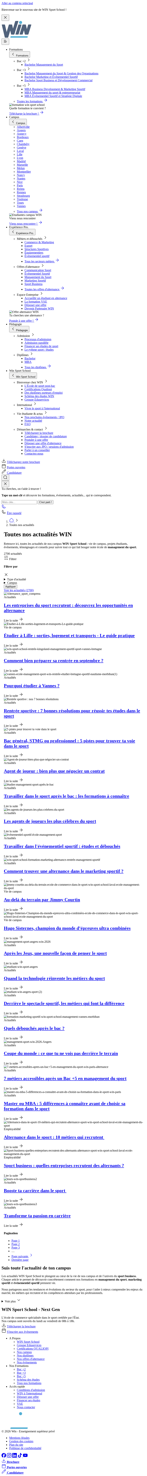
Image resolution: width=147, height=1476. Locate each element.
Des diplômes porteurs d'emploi (43, 392)
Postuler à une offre (36, 439)
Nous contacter (26, 1407)
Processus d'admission (37, 339)
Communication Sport (37, 270)
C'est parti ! (45, 502)
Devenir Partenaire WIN (39, 308)
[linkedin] (15, 1456)
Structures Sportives (36, 249)
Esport (28, 245)
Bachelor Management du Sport (43, 64)
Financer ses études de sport (41, 346)
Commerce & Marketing (39, 242)
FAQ (27, 424)
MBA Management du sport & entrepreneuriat (52, 92)
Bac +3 (21, 1372)
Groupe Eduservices (36, 399)
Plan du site (16, 1444)
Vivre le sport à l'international (42, 408)
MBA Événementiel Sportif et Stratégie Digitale (53, 96)
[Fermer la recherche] (5, 484)
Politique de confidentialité (25, 1448)
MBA (28, 361)
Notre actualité (33, 420)
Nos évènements (27, 1362)
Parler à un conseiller (37, 450)
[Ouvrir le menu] (5, 41)
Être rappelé (14, 513)
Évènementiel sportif (36, 256)
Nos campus (24, 1352)
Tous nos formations (29, 1383)
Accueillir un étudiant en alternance (45, 298)
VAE (20, 1403)
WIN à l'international (29, 1393)
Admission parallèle (36, 342)
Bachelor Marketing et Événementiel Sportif (51, 76)
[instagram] (9, 1456)
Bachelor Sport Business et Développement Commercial (58, 80)
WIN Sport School (28, 1341)
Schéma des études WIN (39, 396)
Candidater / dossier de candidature (45, 436)
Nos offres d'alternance (31, 1359)
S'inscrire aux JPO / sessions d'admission (49, 446)
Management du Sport (37, 277)
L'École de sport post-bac (39, 385)
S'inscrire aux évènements (22, 1331)
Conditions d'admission (31, 1390)
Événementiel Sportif (37, 273)
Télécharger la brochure (38, 433)
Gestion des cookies (21, 1441)
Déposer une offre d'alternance (42, 443)
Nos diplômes (25, 1355)
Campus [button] (12, 582)
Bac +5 (21, 1376)
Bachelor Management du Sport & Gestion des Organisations (61, 73)
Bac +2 (21, 1369)
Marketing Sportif (35, 280)
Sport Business (33, 284)
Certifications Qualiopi (38, 389)
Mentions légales (19, 1437)
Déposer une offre (35, 305)
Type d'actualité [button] (16, 579)
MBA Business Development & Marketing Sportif (54, 89)
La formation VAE (35, 301)
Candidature (14, 472)
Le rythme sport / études (39, 349)
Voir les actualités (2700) (19, 590)
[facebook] (4, 1456)
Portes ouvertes (16, 467)
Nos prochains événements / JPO (44, 417)
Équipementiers (33, 252)
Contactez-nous (33, 453)
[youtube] (25, 1456)
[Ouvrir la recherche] (5, 478)
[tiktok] (20, 1456)
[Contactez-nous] (4, 507)
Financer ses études (28, 1400)
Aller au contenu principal (17, 3)
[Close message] (5, 18)
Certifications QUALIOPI (32, 1348)
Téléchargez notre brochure (23, 462)
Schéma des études (28, 1379)
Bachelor (29, 358)
